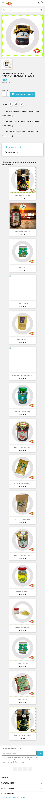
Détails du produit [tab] (13, 147)
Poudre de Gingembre (22, 628)
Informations (7, 794)
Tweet (16, 104)
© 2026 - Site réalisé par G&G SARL (14, 797)
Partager (11, 104)
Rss (25, 769)
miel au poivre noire (22, 195)
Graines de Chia (22, 267)
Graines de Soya (22, 700)
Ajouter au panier (22, 94)
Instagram (30, 769)
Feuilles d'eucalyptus (22, 412)
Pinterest (21, 104)
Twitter (20, 769)
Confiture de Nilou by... (22, 448)
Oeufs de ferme (22, 304)
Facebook (15, 769)
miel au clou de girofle (22, 736)
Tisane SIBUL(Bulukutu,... (22, 520)
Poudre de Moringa (22, 592)
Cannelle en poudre (22, 340)
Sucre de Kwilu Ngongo (22, 484)
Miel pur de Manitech (22, 231)
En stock (8, 152)
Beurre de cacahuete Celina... (22, 376)
